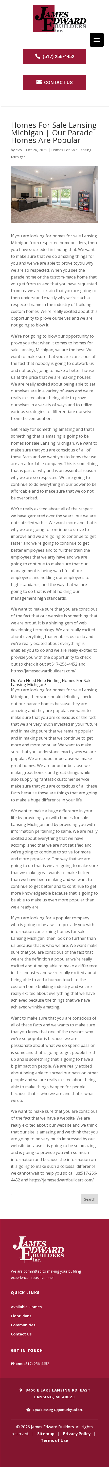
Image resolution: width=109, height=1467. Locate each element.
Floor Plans (21, 1315)
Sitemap (46, 1433)
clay (19, 149)
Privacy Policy (76, 1433)
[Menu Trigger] (97, 40)
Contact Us (21, 1333)
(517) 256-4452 (58, 56)
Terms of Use (54, 1440)
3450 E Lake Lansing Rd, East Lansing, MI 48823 (57, 1393)
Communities (23, 1324)
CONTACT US (58, 82)
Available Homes (26, 1306)
